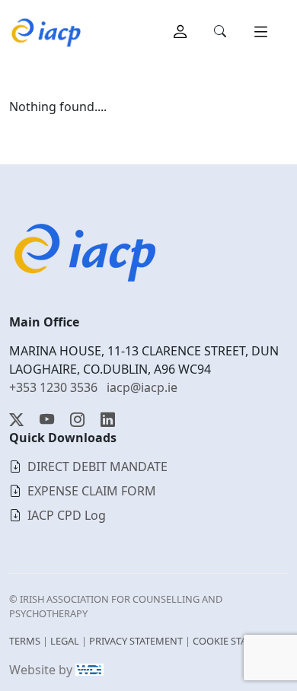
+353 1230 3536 (53, 387)
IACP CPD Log (66, 515)
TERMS (24, 641)
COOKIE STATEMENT (238, 641)
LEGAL (64, 641)
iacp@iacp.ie (142, 387)
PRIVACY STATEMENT (136, 641)
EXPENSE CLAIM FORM (91, 490)
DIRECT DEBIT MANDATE (97, 466)
